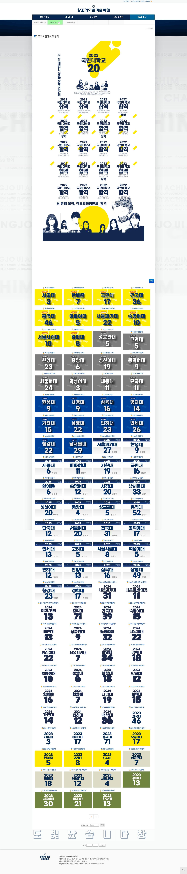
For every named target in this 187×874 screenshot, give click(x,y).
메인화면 (126, 1)
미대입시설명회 (135, 1)
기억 (83, 845)
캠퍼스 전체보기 (145, 1)
